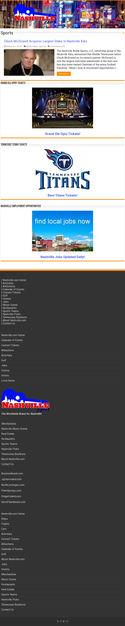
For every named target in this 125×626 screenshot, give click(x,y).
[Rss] (58, 621)
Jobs (6, 301)
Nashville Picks (12, 314)
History (7, 298)
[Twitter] (63, 621)
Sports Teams (11, 311)
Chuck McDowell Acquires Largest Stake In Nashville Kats (45, 41)
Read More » (64, 74)
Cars (4, 528)
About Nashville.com (14, 320)
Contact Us (9, 323)
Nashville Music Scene (14, 428)
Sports (42, 46)
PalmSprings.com (11, 490)
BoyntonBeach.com (12, 473)
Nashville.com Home (14, 280)
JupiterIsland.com (11, 479)
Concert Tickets (12, 292)
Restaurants (9, 307)
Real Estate (7, 433)
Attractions (9, 286)
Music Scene (10, 304)
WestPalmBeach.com (13, 502)
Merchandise (8, 423)
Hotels (5, 375)
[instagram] (67, 621)
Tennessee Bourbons (15, 317)
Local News (8, 380)
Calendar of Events (13, 289)
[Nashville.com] (62, 14)
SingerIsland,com (11, 496)
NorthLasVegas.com (12, 484)
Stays (4, 518)
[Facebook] (61, 621)
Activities (8, 283)
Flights (5, 523)
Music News (32, 46)
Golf (5, 295)
